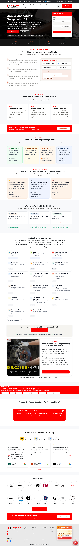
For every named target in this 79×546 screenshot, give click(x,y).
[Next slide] (70, 455)
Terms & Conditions (44, 538)
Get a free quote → (64, 128)
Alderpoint (5, 393)
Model (54, 26)
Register (69, 1)
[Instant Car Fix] (13, 6)
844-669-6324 (27, 1)
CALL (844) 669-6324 (13, 31)
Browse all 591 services (13, 320)
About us (43, 529)
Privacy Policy (44, 535)
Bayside (19, 393)
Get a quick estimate (39, 330)
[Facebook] (10, 541)
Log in (32, 529)
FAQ (24, 541)
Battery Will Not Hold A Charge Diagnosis (52, 74)
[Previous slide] (38, 470)
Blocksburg (27, 393)
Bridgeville (43, 393)
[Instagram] (8, 541)
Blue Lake (35, 393)
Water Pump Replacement (62, 76)
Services (23, 4)
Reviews (42, 4)
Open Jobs (44, 531)
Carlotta (51, 393)
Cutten (57, 393)
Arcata (13, 393)
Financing (48, 4)
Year (54, 21)
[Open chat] (75, 542)
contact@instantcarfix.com (15, 1)
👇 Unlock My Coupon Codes (64, 537)
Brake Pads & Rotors (47, 78)
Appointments (33, 533)
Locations (43, 533)
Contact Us (23, 7)
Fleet (31, 4)
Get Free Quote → (62, 32)
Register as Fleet (34, 538)
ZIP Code (54, 17)
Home (25, 530)
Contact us (26, 539)
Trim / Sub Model (65, 26)
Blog (37, 4)
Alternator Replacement (48, 76)
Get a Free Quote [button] (67, 6)
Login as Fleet (33, 535)
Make (63, 21)
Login (60, 1)
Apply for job (52, 531)
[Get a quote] (59, 6)
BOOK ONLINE (24, 31)
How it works (26, 535)
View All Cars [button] (39, 509)
